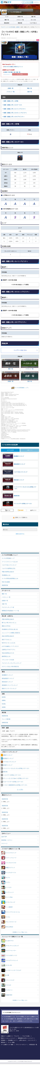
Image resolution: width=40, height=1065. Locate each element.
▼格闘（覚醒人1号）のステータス (12, 105)
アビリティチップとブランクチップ (11, 663)
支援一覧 (33, 16)
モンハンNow (8, 897)
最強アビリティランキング (9, 688)
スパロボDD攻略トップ (8, 558)
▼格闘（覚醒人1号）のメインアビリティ (14, 109)
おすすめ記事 (10, 450)
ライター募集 (11, 1042)
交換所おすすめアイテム (8, 649)
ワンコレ (7, 917)
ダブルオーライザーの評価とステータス (12, 781)
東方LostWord (9, 926)
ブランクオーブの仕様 (8, 659)
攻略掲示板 (5, 722)
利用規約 (3, 1040)
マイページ (4, 843)
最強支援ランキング (7, 681)
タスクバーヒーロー (10, 950)
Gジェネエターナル (10, 872)
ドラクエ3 (8, 985)
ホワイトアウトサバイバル (12, 912)
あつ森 (7, 975)
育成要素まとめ (6, 575)
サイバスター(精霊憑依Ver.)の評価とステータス (14, 785)
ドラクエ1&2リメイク (11, 955)
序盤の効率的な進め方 (8, 571)
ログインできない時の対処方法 (10, 666)
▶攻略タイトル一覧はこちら (20, 932)
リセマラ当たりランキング (9, 565)
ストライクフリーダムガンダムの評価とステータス (15, 768)
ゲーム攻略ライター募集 (7, 1044)
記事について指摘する (21, 517)
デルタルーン (9, 990)
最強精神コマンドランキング (10, 685)
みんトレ (7, 877)
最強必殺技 (6, 22)
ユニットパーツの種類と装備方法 (11, 632)
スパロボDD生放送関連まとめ (10, 578)
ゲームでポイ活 (27, 2)
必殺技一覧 (20, 16)
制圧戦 (3, 697)
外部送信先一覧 (33, 1044)
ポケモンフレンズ (10, 902)
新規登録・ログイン (6, 840)
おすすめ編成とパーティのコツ (10, 646)
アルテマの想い (26, 1036)
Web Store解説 (6, 582)
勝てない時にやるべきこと (9, 622)
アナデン (7, 882)
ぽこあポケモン (9, 940)
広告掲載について (12, 1040)
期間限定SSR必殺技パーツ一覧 (10, 610)
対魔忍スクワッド (10, 867)
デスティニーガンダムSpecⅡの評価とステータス (14, 778)
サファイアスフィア (10, 852)
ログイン (36, 2)
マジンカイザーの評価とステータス (11, 775)
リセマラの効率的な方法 (8, 568)
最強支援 (20, 22)
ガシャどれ (33, 19)
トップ (6, 16)
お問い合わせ (22, 1040)
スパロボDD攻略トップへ (22, 387)
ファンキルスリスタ (10, 862)
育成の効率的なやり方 (8, 653)
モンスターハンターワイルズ (13, 970)
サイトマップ (31, 1040)
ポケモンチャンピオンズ (12, 945)
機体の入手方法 (6, 626)
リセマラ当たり (33, 22)
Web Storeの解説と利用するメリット (13, 66)
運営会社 (3, 1042)
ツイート (8, 510)
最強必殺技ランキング (8, 678)
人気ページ (29, 450)
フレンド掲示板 (6, 719)
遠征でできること (7, 639)
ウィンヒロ (8, 887)
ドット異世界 (9, 907)
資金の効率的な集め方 (8, 636)
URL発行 (21, 510)
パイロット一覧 (20, 19)
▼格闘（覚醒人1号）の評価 (10, 101)
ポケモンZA (8, 965)
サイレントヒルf (9, 980)
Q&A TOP (4, 836)
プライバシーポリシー (21, 1044)
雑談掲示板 (5, 585)
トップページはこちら (20, 350)
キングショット (9, 892)
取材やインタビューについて (8, 1038)
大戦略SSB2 (8, 995)
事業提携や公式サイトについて (25, 1038)
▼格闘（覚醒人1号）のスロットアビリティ (14, 112)
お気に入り (33, 510)
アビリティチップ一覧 (8, 607)
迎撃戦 (3, 700)
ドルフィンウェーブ (10, 857)
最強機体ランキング (7, 675)
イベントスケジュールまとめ (10, 561)
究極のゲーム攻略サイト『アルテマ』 (10, 1036)
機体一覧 (7, 19)
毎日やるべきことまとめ (8, 643)
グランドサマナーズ (10, 922)
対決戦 (3, 704)
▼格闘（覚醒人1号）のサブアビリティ (13, 116)
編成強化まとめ (6, 656)
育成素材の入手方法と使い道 (10, 629)
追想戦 (3, 707)
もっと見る (20, 789)
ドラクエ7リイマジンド (11, 960)
